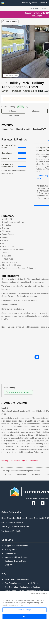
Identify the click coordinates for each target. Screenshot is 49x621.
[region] (24, 606)
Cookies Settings (24, 610)
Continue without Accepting (39, 593)
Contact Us (44, 3)
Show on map (13, 115)
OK (24, 616)
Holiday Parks (34, 8)
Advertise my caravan (29, 3)
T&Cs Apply (37, 16)
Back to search (11, 21)
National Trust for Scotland (20, 393)
